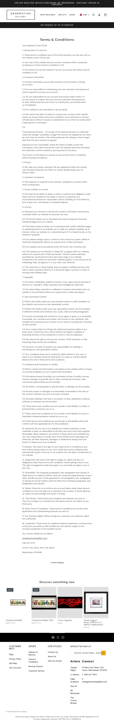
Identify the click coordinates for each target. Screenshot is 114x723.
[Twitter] (58, 637)
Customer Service (36, 671)
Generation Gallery (19, 711)
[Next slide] (105, 25)
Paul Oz (73, 686)
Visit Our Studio (55, 661)
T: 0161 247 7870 (89, 674)
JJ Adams (74, 674)
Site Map (13, 663)
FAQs (11, 654)
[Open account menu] (99, 15)
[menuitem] (72, 15)
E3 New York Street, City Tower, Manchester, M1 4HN (94, 668)
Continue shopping (57, 562)
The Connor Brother (73, 700)
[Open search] (93, 15)
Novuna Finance (36, 666)
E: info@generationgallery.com (94, 680)
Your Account (15, 667)
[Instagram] (63, 637)
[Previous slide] (6, 25)
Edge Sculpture (74, 680)
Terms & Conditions (33, 660)
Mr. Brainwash (75, 692)
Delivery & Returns (33, 653)
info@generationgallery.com (34, 538)
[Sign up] (103, 653)
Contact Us (53, 652)
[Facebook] (53, 637)
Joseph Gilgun (73, 668)
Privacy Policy (15, 659)
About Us (52, 656)
